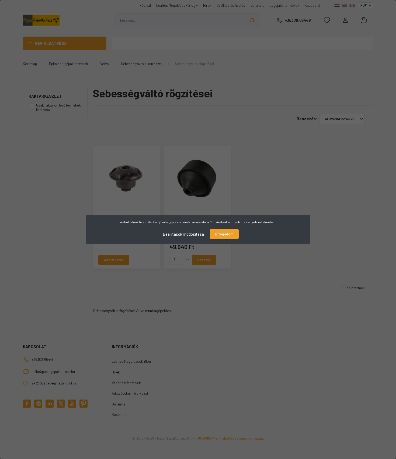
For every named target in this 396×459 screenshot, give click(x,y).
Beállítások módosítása (183, 234)
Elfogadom (224, 234)
